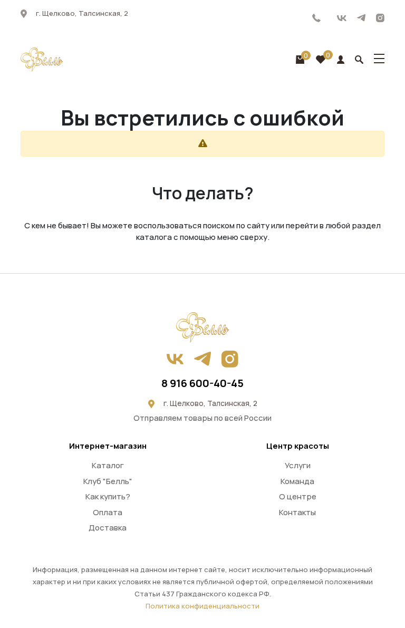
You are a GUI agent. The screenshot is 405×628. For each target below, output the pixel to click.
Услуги (298, 465)
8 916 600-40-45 (316, 18)
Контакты (297, 512)
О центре (297, 496)
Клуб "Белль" (107, 481)
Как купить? (107, 496)
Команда (297, 481)
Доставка (108, 527)
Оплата (107, 512)
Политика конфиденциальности (202, 606)
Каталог (108, 465)
